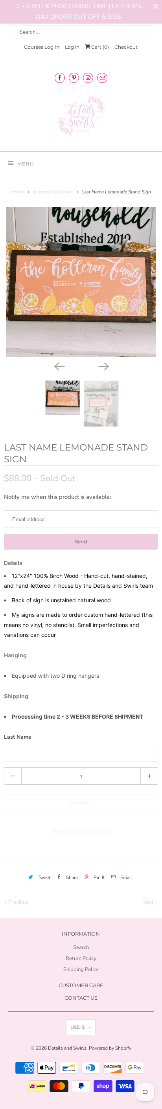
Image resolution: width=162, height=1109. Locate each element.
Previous (17, 902)
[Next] (103, 365)
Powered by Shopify (110, 1048)
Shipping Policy (81, 969)
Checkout (126, 47)
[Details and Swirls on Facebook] (60, 77)
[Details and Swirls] (81, 117)
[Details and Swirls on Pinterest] (74, 77)
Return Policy (81, 958)
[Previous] (59, 365)
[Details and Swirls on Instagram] (88, 77)
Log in (72, 47)
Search (81, 947)
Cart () (99, 47)
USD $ (77, 1027)
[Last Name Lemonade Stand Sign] (81, 282)
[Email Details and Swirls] (102, 77)
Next (148, 902)
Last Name (17, 737)
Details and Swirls (67, 1048)
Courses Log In (41, 47)
